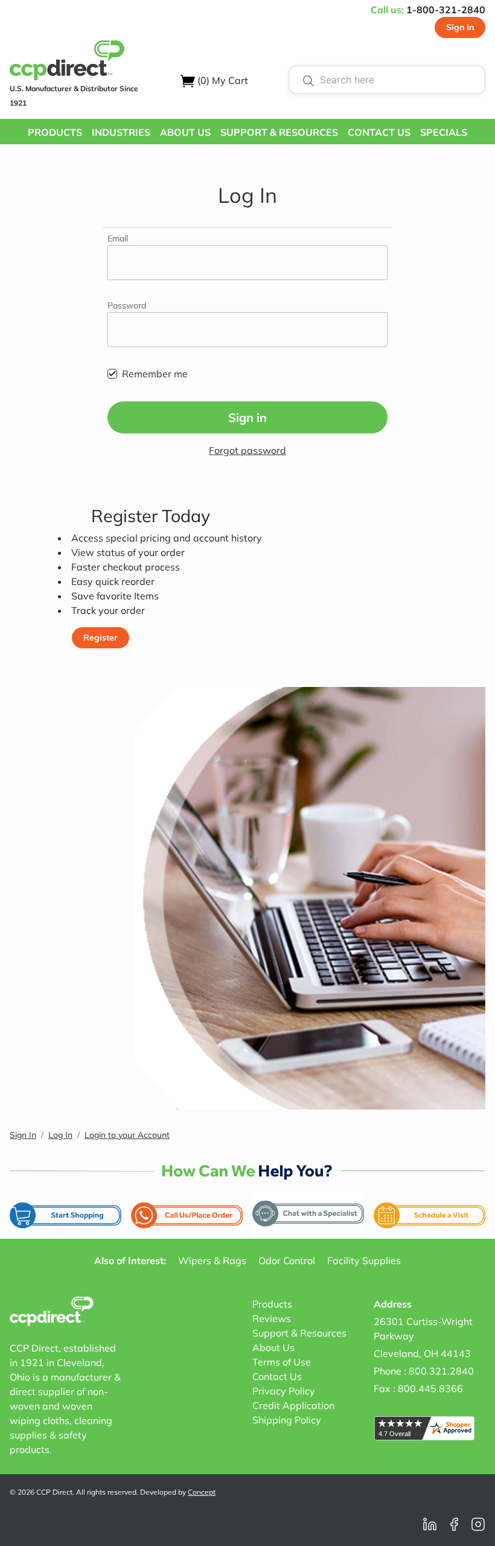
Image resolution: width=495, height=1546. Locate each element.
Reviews (271, 1318)
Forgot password (247, 450)
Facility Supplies (364, 1260)
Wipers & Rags (212, 1260)
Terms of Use (281, 1362)
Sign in (247, 417)
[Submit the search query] (308, 80)
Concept (202, 1491)
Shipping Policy (286, 1420)
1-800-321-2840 (445, 10)
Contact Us (277, 1376)
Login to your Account (127, 1134)
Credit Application (293, 1405)
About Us (273, 1347)
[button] (55, 131)
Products (272, 1304)
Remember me (155, 374)
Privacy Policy (283, 1391)
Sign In (460, 27)
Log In (60, 1134)
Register (100, 637)
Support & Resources (299, 1333)
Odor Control (286, 1260)
